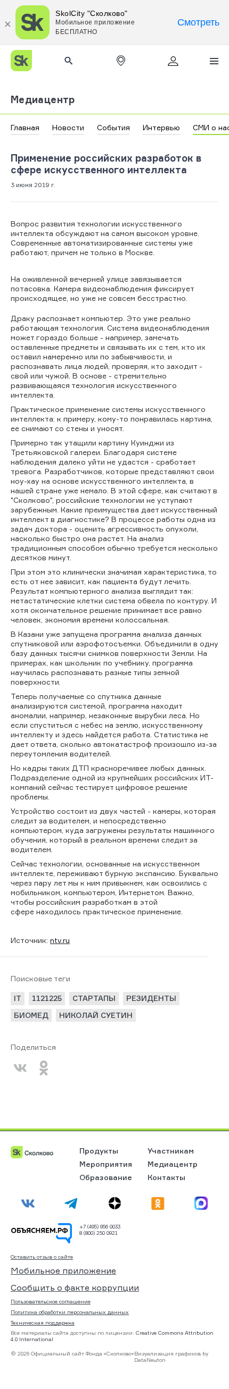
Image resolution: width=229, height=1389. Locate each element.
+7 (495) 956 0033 (99, 1226)
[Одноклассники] (43, 1067)
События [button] (113, 127)
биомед (31, 1015)
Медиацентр (43, 99)
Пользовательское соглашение (51, 1301)
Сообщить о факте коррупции (75, 1287)
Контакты (166, 1177)
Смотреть (198, 22)
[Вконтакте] (20, 1067)
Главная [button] (25, 127)
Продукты (98, 1150)
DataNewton (150, 1360)
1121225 (47, 998)
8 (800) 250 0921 (98, 1233)
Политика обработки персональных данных (70, 1312)
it (17, 998)
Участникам (171, 1150)
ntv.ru (60, 940)
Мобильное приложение (63, 1270)
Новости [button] (68, 127)
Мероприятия (105, 1163)
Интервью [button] (161, 127)
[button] (121, 60)
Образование (105, 1177)
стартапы (94, 998)
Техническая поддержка (43, 1322)
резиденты (151, 998)
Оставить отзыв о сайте (42, 1257)
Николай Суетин (96, 1015)
